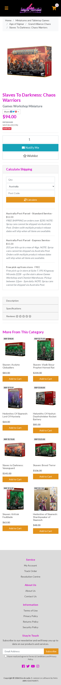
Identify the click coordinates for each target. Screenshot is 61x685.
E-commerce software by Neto (44, 678)
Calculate (31, 199)
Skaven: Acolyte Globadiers (11, 366)
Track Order (30, 571)
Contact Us (30, 596)
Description (12, 300)
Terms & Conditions (37, 656)
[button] (30, 156)
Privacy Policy (30, 616)
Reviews (11, 316)
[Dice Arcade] (30, 8)
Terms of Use (30, 610)
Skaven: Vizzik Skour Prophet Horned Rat (44, 366)
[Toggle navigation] (6, 8)
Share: (7, 111)
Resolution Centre (30, 576)
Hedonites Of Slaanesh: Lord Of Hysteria (15, 415)
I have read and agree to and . (31, 657)
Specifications (13, 308)
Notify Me (32, 147)
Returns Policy (30, 621)
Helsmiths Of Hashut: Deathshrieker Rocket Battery (44, 416)
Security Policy (30, 627)
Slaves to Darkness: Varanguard (13, 466)
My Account (30, 565)
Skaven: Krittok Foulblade (11, 515)
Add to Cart (15, 378)
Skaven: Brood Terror (44, 465)
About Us (30, 590)
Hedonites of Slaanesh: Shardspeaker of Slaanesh (45, 517)
